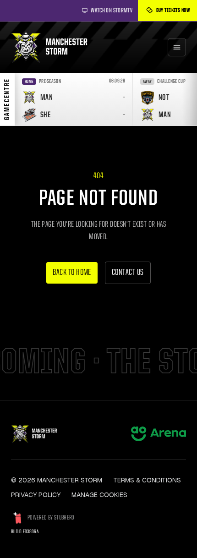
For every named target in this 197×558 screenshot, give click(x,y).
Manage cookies (99, 495)
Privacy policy (35, 495)
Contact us (128, 272)
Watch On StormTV (111, 10)
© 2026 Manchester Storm (56, 480)
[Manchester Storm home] (53, 47)
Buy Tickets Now (173, 10)
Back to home (72, 272)
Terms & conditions (147, 480)
